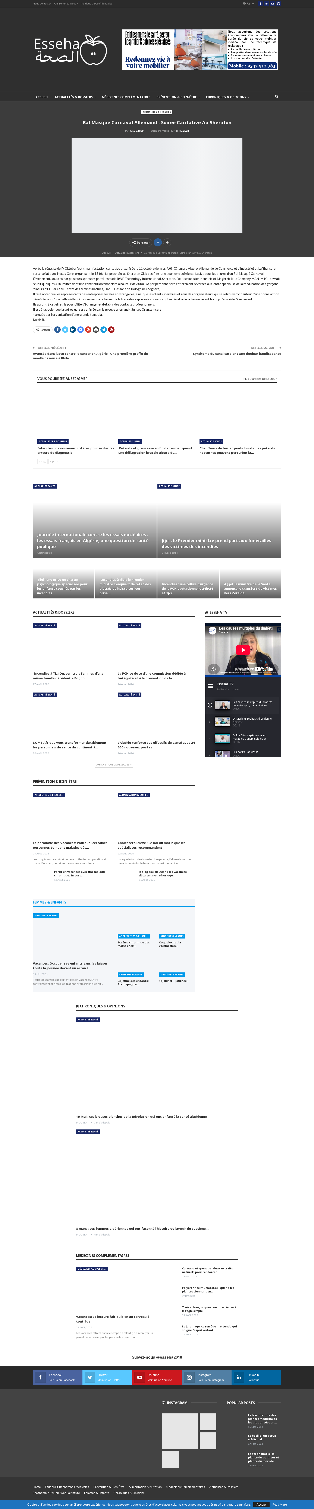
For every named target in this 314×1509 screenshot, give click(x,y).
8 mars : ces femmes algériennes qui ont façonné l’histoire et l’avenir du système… (142, 1228)
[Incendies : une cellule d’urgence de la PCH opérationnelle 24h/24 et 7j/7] (188, 579)
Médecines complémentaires (126, 97)
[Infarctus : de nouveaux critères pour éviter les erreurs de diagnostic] (75, 417)
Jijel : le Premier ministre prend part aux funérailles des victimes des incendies (216, 543)
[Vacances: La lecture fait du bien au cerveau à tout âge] (114, 1289)
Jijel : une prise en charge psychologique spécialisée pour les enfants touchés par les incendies (62, 586)
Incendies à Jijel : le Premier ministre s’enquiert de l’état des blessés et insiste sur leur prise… (125, 586)
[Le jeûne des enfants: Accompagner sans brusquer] (136, 964)
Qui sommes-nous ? (66, 3)
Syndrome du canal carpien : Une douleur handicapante (237, 353)
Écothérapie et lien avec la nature (56, 1492)
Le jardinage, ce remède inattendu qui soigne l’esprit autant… (209, 1328)
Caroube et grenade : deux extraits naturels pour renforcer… (207, 1270)
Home (37, 1487)
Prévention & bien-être (177, 97)
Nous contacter (42, 3)
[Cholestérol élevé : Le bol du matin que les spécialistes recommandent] (156, 815)
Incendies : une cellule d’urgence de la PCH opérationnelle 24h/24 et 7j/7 (187, 588)
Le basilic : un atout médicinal (262, 1437)
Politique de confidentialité (96, 3)
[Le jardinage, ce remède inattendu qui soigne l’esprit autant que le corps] (170, 1331)
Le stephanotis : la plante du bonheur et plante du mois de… (263, 1457)
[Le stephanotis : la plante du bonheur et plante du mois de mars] (236, 1459)
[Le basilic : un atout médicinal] (236, 1441)
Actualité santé (130, 441)
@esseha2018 (169, 1357)
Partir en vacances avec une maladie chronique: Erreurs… (80, 873)
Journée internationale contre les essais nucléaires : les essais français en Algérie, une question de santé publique (93, 540)
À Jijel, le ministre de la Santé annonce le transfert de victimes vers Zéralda (250, 588)
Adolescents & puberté (133, 936)
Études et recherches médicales (67, 1487)
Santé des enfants (45, 915)
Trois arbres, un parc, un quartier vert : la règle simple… (210, 1309)
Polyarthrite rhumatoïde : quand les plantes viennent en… (208, 1289)
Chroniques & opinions (226, 97)
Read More (279, 1504)
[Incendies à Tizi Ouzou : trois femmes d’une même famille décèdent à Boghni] (71, 645)
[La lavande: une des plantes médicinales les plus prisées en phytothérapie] (236, 1420)
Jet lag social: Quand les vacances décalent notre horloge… (163, 873)
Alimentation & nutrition (134, 794)
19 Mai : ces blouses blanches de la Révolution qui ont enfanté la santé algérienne (141, 1116)
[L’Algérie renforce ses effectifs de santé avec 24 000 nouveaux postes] (156, 715)
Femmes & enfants (96, 1492)
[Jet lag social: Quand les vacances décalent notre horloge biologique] (127, 877)
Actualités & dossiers (74, 97)
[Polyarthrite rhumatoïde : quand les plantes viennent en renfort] (170, 1293)
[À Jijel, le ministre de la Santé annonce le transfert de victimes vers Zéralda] (250, 579)
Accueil (41, 97)
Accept (261, 1504)
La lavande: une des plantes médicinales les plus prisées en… (262, 1418)
